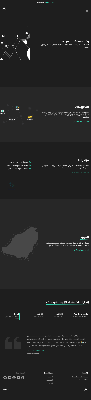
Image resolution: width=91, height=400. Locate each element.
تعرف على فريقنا (82, 250)
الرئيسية (50, 377)
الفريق (51, 383)
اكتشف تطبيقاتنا (82, 122)
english (40, 2)
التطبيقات (49, 380)
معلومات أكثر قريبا (81, 172)
